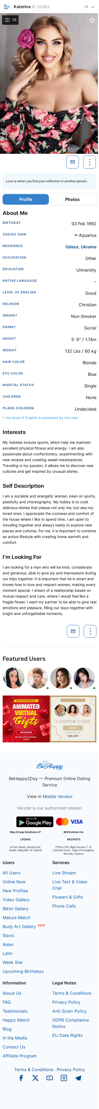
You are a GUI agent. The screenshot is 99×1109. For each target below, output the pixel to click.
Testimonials (15, 1011)
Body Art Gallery (19, 926)
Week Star (13, 962)
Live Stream (64, 872)
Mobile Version (57, 796)
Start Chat (82, 1099)
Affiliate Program (20, 1055)
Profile (25, 199)
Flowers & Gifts (67, 897)
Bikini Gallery (16, 908)
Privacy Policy (66, 1002)
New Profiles (15, 890)
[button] (47, 150)
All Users (11, 872)
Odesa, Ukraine (80, 246)
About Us (12, 993)
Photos (72, 199)
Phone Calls (64, 906)
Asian (8, 944)
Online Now (14, 881)
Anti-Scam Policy (69, 1011)
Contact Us (14, 1046)
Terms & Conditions (71, 993)
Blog (7, 1029)
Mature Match (16, 917)
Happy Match (16, 1020)
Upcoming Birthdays (23, 971)
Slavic (9, 935)
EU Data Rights (67, 1035)
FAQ (7, 1002)
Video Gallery (16, 899)
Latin (7, 953)
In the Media (15, 1038)
